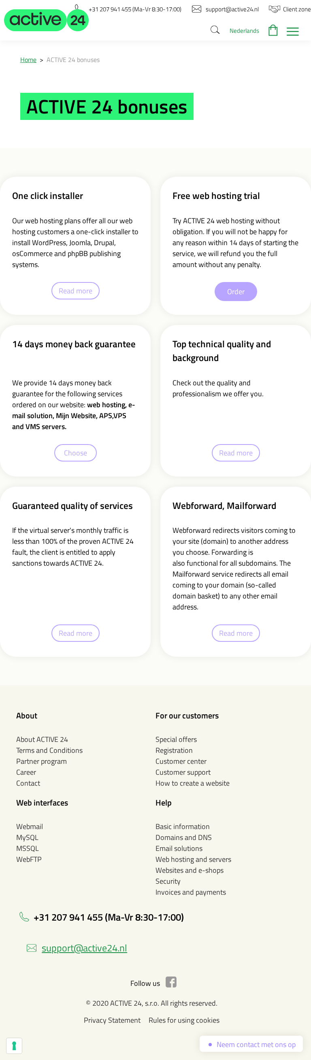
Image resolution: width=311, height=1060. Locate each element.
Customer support (183, 772)
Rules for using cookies (184, 1020)
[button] (46, 20)
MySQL (27, 837)
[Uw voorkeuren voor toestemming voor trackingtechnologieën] (14, 1046)
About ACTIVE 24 (42, 739)
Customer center (181, 761)
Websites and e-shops (190, 870)
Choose (75, 452)
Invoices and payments (191, 892)
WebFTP (29, 859)
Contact (28, 783)
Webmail (29, 826)
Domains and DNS (184, 837)
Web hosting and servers (193, 859)
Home (28, 59)
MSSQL (27, 848)
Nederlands (244, 30)
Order (236, 291)
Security (168, 881)
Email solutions (179, 848)
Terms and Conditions (49, 750)
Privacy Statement (112, 1020)
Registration (174, 750)
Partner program (41, 761)
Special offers (176, 739)
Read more (75, 290)
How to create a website (193, 783)
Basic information (183, 826)
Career (26, 772)
